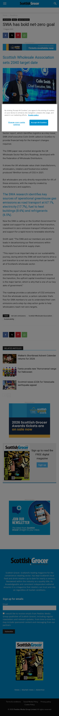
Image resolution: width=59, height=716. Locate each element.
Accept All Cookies (39, 122)
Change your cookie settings (16, 123)
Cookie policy (33, 115)
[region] (30, 118)
